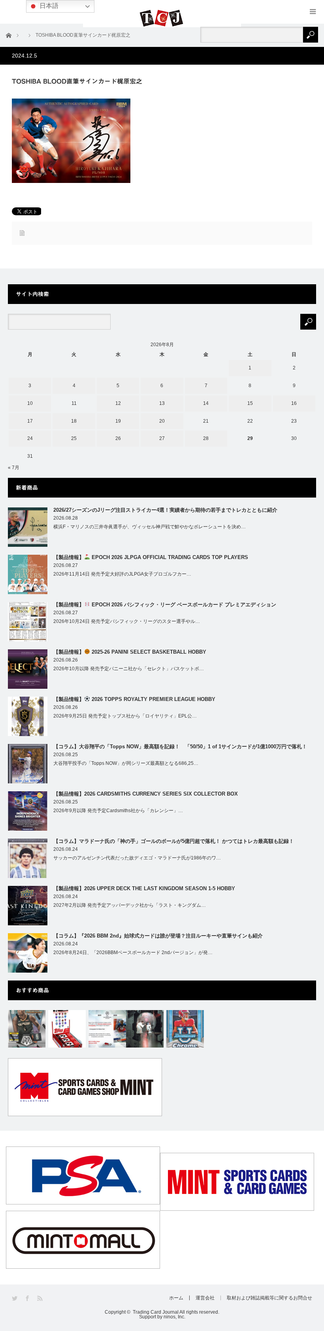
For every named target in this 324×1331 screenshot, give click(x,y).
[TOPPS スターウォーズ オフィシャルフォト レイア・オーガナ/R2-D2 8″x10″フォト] (145, 1029)
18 (74, 421)
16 (294, 403)
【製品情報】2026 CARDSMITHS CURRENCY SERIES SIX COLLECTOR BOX (145, 794)
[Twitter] (15, 1298)
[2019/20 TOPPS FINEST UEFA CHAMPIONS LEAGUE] (107, 1029)
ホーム (176, 1298)
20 (162, 421)
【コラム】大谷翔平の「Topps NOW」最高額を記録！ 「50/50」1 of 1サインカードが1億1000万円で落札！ (180, 746)
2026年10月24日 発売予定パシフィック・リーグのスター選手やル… (126, 621)
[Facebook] (27, 1298)
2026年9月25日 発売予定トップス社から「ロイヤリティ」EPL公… (125, 716)
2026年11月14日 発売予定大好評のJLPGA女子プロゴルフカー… (122, 574)
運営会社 (205, 1298)
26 (118, 438)
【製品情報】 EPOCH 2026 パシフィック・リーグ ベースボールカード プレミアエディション (164, 605)
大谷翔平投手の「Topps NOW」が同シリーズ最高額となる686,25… (125, 763)
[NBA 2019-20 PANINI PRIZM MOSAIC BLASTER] (26, 1029)
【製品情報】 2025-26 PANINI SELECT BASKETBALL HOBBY (129, 652)
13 (162, 403)
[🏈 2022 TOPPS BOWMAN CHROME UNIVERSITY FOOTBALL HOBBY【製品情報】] (185, 1029)
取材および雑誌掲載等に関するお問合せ (269, 1298)
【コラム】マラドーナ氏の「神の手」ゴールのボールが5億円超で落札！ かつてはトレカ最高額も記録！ (173, 841)
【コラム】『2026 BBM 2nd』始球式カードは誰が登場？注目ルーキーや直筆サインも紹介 (158, 936)
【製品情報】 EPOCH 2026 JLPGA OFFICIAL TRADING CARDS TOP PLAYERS (150, 557)
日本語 (48, 5)
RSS (40, 1298)
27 (162, 438)
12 (118, 403)
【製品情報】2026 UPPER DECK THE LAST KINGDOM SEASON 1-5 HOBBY (144, 888)
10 (30, 403)
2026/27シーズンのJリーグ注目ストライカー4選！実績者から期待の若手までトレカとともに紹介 (165, 510)
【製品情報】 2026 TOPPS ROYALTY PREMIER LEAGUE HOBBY (134, 699)
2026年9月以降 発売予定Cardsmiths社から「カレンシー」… (118, 810)
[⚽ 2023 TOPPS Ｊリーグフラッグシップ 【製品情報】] (67, 1029)
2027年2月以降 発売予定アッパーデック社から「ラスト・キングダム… (129, 905)
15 (250, 403)
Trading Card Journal (156, 1312)
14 (206, 403)
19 (118, 421)
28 (206, 438)
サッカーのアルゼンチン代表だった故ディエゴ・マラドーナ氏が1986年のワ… (137, 858)
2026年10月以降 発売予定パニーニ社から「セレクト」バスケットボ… (128, 668)
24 (30, 438)
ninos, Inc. (174, 1317)
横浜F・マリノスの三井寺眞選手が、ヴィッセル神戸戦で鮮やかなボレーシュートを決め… (149, 526)
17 (30, 421)
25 (74, 438)
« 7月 (13, 467)
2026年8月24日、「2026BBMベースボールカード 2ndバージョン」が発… (133, 952)
